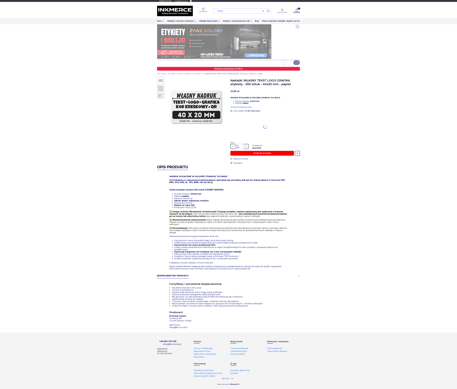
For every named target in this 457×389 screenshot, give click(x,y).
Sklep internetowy (227, 384)
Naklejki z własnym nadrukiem (180, 74)
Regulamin (199, 357)
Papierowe (198, 74)
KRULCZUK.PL (162, 74)
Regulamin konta (202, 351)
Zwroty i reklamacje (203, 348)
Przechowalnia (237, 354)
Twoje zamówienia (239, 348)
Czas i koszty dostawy (277, 351)
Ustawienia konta (238, 351)
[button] (268, 11)
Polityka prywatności (204, 370)
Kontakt (234, 373)
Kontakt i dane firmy (240, 370)
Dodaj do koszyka (262, 153)
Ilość (232, 142)
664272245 (174, 325)
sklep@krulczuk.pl (178, 327)
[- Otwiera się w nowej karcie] (191, 1)
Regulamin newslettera (205, 354)
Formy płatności (274, 348)
